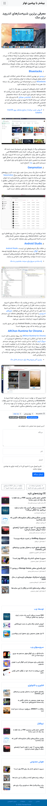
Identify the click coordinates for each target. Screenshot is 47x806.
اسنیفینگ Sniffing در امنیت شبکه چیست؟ (30, 538)
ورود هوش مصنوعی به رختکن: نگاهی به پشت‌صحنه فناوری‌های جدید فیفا (31, 701)
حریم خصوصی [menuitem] (12, 801)
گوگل (36, 251)
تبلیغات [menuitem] (22, 801)
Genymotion (35, 168)
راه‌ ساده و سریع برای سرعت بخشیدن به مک (26, 261)
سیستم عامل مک (32, 417)
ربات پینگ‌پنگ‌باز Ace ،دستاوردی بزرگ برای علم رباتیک (28, 786)
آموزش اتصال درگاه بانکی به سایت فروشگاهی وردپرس (29, 625)
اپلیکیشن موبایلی (24, 97)
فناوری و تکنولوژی (36, 685)
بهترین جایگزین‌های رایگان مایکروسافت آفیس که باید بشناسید (28, 518)
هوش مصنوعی (37, 762)
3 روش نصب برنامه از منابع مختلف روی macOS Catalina (24, 111)
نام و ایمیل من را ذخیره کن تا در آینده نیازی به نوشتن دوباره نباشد (23, 468)
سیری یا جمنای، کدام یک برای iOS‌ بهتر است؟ (29, 558)
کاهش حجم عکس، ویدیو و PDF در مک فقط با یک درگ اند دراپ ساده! (29, 499)
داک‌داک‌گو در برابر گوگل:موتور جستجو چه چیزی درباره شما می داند (28, 654)
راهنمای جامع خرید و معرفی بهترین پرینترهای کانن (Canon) (29, 548)
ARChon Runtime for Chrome (25, 331)
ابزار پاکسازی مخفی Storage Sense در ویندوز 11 (28, 568)
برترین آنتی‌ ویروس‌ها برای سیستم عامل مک (26, 359)
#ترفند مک (23, 417)
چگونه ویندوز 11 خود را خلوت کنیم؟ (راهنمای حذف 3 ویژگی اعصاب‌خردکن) (29, 528)
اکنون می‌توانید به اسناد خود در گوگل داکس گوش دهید (28, 672)
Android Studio (33, 244)
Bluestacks (35, 71)
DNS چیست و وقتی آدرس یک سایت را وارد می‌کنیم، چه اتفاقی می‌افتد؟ (30, 508)
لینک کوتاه (16, 414)
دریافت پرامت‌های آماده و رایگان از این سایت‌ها (28, 588)
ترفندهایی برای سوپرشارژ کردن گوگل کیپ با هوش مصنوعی (28, 663)
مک (31, 163)
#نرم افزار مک (13, 417)
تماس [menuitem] (38, 801)
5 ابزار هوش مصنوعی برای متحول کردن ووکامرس (28, 633)
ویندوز (41, 76)
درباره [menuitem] (30, 801)
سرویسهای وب (37, 647)
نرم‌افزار (40, 723)
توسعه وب (39, 609)
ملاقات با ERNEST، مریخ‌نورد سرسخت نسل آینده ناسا (27, 710)
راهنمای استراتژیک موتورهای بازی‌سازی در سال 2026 (29, 578)
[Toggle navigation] (4, 3)
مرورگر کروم (41, 341)
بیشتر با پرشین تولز (34, 3)
